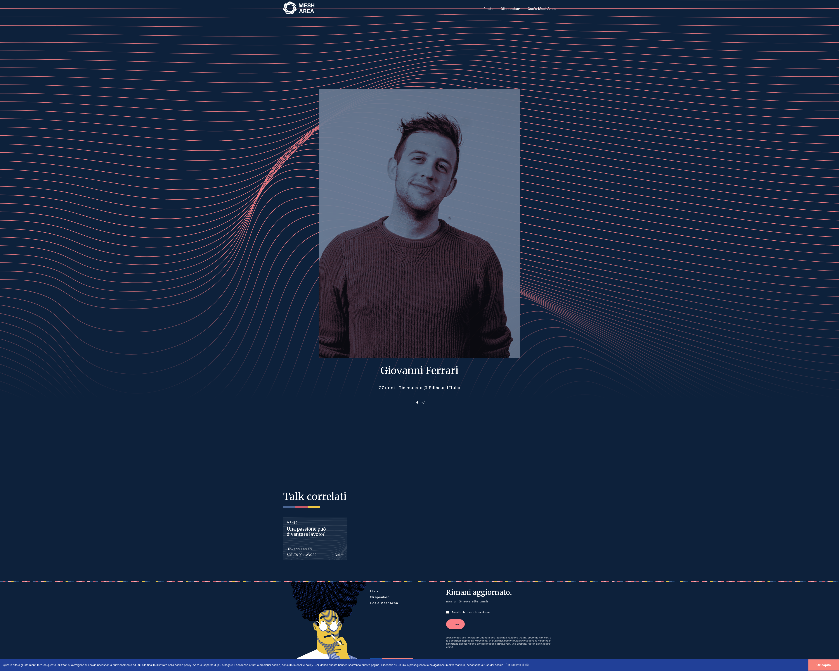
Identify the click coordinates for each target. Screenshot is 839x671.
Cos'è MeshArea (542, 9)
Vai (338, 555)
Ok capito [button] (823, 665)
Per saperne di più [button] (517, 664)
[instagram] (423, 403)
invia (455, 624)
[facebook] (417, 403)
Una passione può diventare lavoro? (306, 531)
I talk (488, 9)
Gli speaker (510, 9)
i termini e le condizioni (476, 612)
